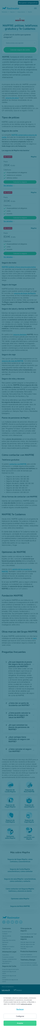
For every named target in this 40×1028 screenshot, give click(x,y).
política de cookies (26, 1004)
